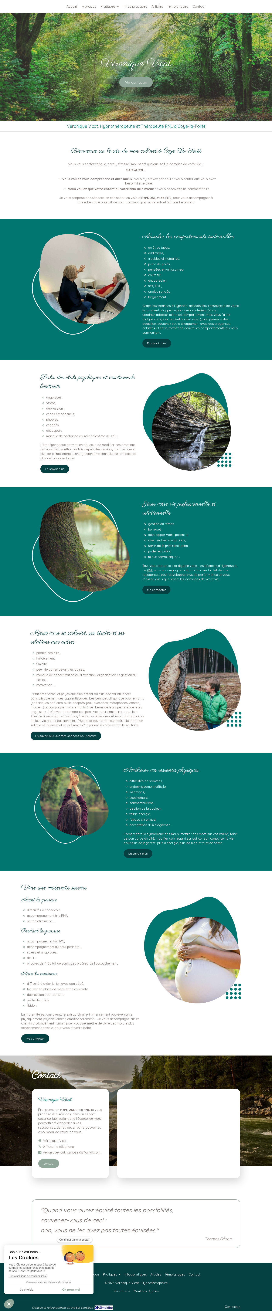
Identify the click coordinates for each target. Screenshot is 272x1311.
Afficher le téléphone (58, 1147)
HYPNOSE (148, 198)
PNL (168, 198)
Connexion (232, 1307)
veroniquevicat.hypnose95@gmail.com (72, 1152)
